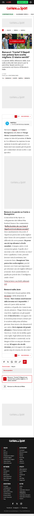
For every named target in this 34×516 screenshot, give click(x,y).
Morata (27, 78)
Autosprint (6, 471)
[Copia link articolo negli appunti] (20, 362)
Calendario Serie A (22, 14)
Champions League (8, 456)
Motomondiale (23, 452)
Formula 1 (22, 450)
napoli (21, 78)
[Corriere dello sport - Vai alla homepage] (17, 8)
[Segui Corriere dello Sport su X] (17, 504)
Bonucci (8, 78)
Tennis (21, 456)
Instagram (16, 508)
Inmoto (5, 473)
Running (22, 457)
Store (21, 473)
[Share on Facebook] (4, 362)
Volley (21, 459)
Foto (21, 488)
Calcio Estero (7, 461)
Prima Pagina (23, 471)
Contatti (5, 486)
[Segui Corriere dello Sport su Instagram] (21, 504)
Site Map (22, 478)
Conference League (8, 459)
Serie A (16, 30)
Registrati (22, 480)
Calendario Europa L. (25, 495)
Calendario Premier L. (25, 497)
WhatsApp (24, 508)
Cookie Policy (7, 493)
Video (21, 486)
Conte (15, 78)
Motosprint (6, 474)
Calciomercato (7, 463)
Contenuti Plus (8, 14)
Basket (21, 454)
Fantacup (6, 480)
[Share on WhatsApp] (12, 362)
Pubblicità (22, 474)
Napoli (23, 30)
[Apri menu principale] (3, 2)
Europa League (7, 457)
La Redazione (7, 488)
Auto (4, 469)
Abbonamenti (23, 469)
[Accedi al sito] (31, 2)
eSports (22, 461)
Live (9, 2)
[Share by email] (16, 362)
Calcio (9, 30)
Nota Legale (6, 490)
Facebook (9, 508)
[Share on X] (8, 362)
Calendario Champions (23, 492)
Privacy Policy (7, 495)
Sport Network (7, 478)
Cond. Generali (7, 497)
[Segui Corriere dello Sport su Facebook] (13, 504)
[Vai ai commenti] (25, 362)
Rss (20, 476)
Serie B (5, 454)
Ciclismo (22, 463)
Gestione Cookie (8, 492)
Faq (4, 499)
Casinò (21, 498)
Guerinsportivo (7, 476)
